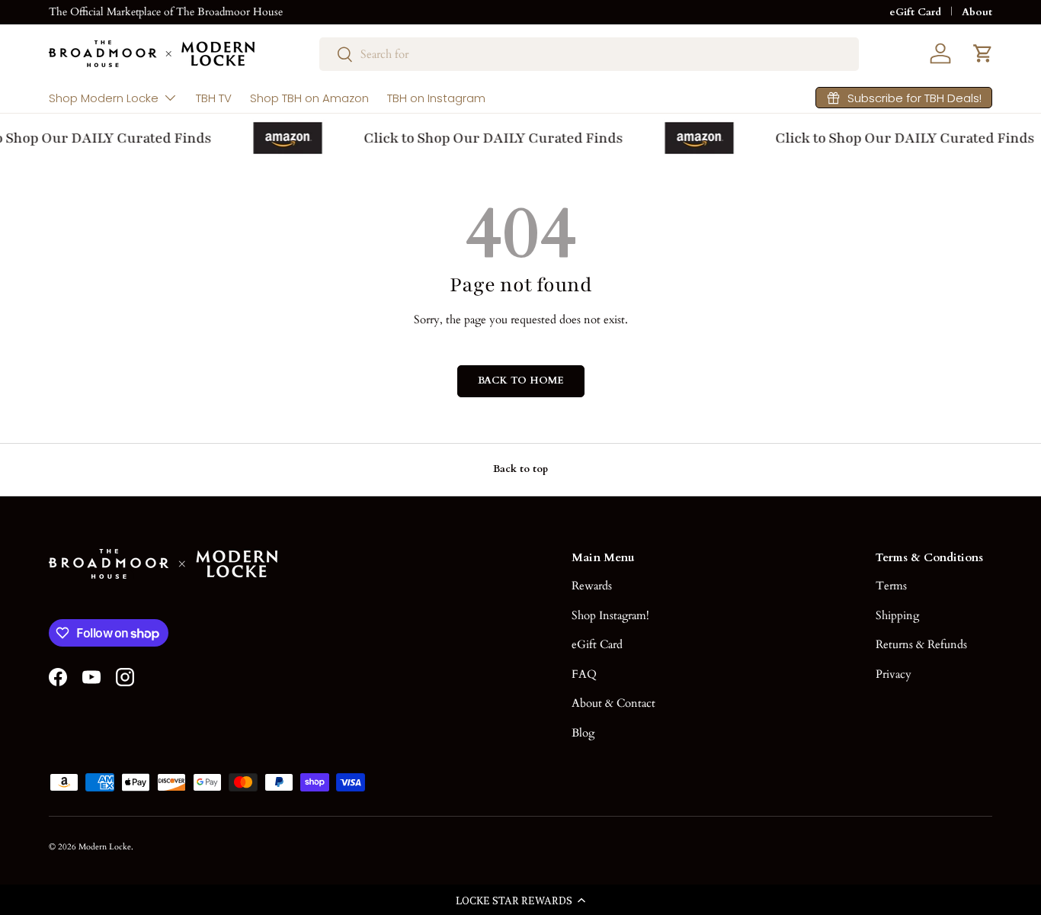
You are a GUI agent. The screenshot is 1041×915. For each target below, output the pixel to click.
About (977, 12)
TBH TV (214, 98)
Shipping (897, 615)
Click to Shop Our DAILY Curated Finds (490, 138)
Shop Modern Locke (104, 98)
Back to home (521, 380)
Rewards (592, 585)
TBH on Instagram (436, 98)
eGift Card (915, 12)
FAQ (584, 674)
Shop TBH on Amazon (309, 98)
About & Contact (613, 703)
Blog (583, 732)
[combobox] (589, 54)
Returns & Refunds (921, 644)
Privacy (893, 674)
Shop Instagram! (610, 615)
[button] (520, 899)
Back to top (520, 469)
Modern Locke (104, 846)
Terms (891, 585)
